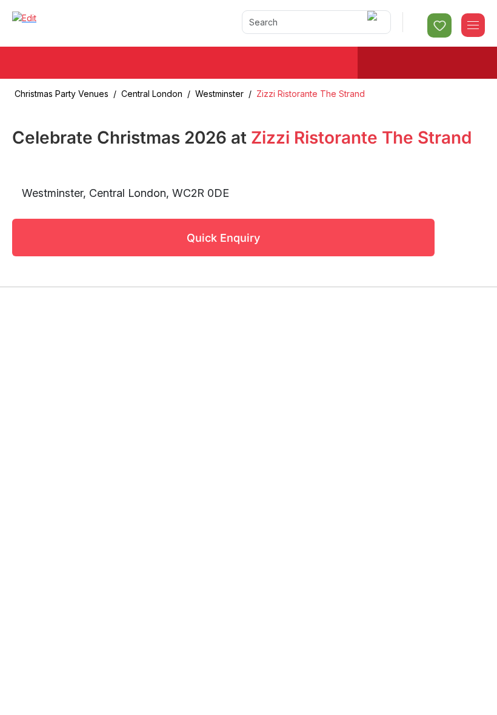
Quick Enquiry (223, 237)
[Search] (374, 22)
